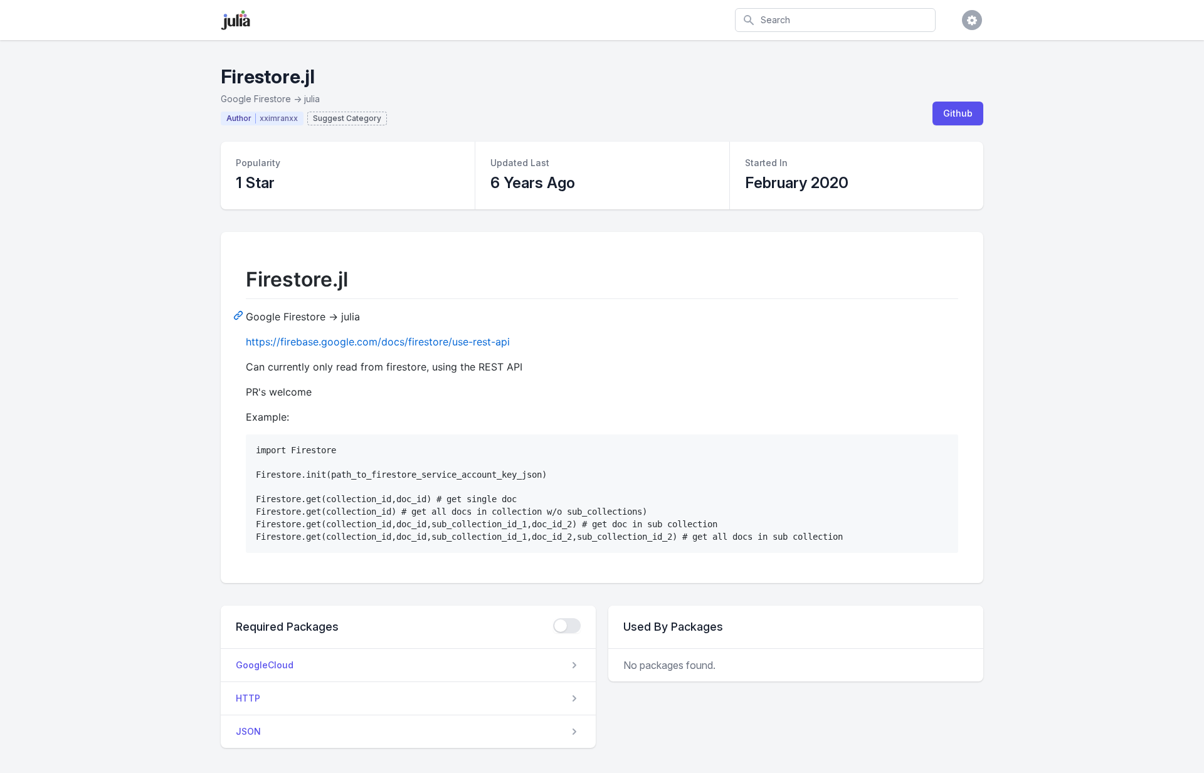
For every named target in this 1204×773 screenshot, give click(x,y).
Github (958, 113)
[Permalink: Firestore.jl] (239, 314)
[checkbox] (567, 625)
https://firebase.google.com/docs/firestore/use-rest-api (378, 341)
